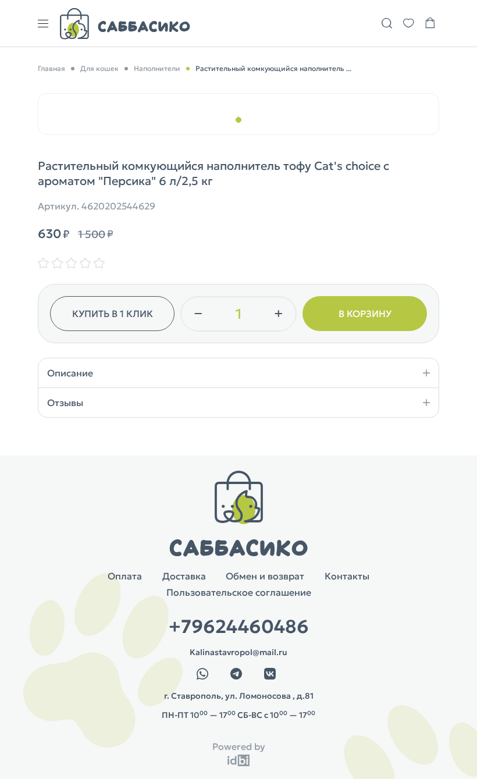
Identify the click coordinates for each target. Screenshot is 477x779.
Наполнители (157, 68)
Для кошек (99, 68)
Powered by (238, 746)
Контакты (347, 576)
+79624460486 (239, 626)
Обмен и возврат (265, 576)
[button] (238, 120)
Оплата (125, 576)
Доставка (184, 576)
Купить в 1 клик (112, 313)
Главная (51, 68)
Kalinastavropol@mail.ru (238, 652)
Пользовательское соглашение (238, 592)
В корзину (365, 313)
